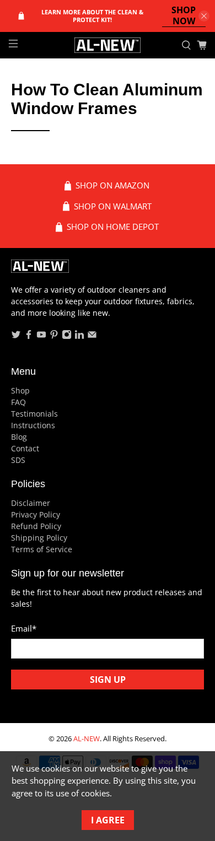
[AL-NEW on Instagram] (67, 336)
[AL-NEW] (108, 44)
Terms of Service (41, 549)
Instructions (33, 425)
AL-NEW (86, 738)
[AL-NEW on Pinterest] (54, 336)
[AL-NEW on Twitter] (16, 336)
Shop (20, 390)
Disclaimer (30, 503)
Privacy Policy (35, 514)
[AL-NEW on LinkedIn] (79, 336)
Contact (25, 448)
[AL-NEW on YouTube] (41, 336)
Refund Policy (36, 526)
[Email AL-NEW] (92, 336)
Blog (19, 437)
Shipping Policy (39, 537)
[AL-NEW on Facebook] (29, 336)
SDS (18, 460)
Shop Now (183, 15)
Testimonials (34, 413)
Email (23, 628)
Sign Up (108, 679)
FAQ (18, 402)
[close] (203, 15)
